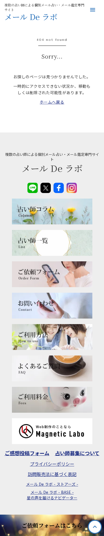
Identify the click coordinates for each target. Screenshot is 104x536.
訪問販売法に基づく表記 (52, 474)
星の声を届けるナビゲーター (52, 497)
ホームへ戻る (52, 102)
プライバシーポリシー (52, 464)
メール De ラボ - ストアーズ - (52, 484)
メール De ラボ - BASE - (52, 492)
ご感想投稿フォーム (27, 453)
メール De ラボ (30, 17)
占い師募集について (77, 453)
